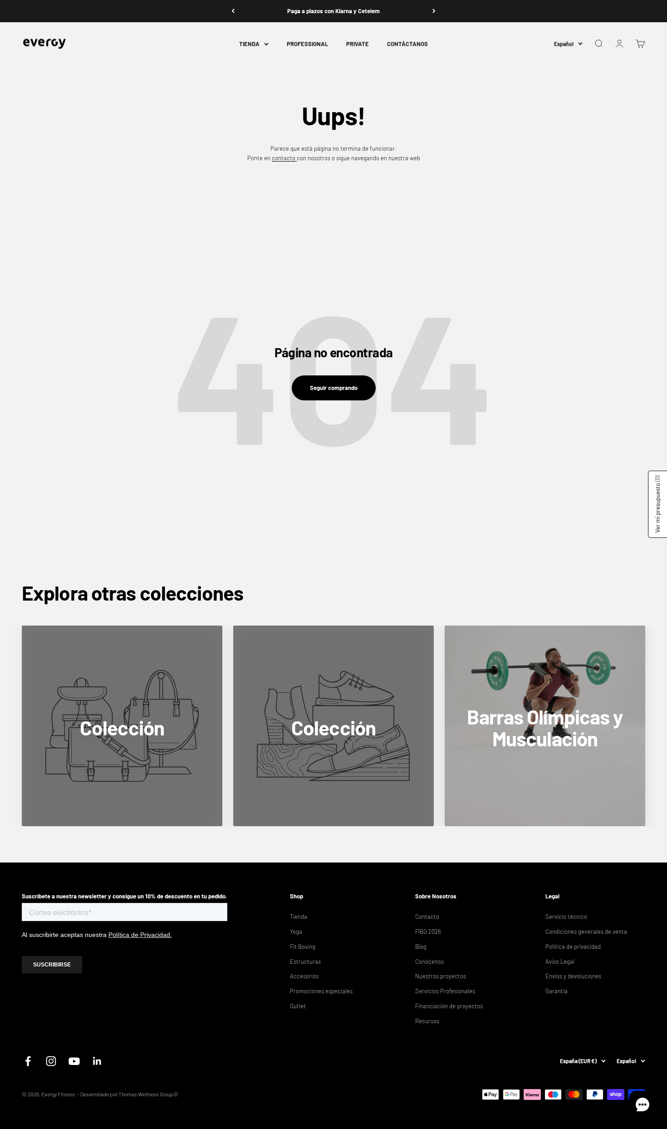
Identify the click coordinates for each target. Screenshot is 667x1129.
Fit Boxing (302, 946)
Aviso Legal (559, 961)
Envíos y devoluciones (573, 976)
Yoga (296, 931)
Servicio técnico (566, 916)
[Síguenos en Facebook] (28, 1061)
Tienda (298, 916)
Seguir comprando (334, 387)
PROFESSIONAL (307, 43)
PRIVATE (357, 43)
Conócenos (429, 961)
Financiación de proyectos (449, 1006)
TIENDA (249, 43)
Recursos (427, 1021)
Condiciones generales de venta (586, 931)
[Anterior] (233, 11)
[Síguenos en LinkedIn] (97, 1061)
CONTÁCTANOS (407, 43)
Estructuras (305, 961)
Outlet (298, 1006)
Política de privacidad (573, 946)
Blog (421, 946)
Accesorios (304, 976)
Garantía (556, 991)
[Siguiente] (434, 11)
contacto (284, 158)
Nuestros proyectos (440, 976)
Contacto (427, 916)
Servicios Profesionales (445, 991)
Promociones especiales (321, 991)
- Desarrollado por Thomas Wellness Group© (127, 1094)
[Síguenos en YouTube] (74, 1061)
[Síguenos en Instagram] (51, 1061)
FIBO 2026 (428, 931)
